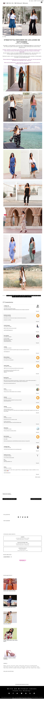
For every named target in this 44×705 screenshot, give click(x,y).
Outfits (14, 296)
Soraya (5, 416)
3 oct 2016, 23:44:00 (7, 437)
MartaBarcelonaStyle (7, 315)
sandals (32, 667)
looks (32, 295)
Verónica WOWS (26, 43)
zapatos (38, 667)
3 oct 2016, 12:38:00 (7, 336)
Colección (8, 665)
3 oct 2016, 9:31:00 (7, 316)
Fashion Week (21, 665)
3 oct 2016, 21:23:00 (7, 429)
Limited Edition (23, 666)
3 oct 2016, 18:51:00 (7, 398)
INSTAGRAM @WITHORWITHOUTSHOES (22, 684)
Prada (4, 667)
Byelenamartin (6, 377)
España (22, 295)
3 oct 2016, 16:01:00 (7, 378)
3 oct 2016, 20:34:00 (7, 417)
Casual (15, 295)
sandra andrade (6, 365)
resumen (21, 296)
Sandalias (15, 667)
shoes (35, 667)
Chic (19, 295)
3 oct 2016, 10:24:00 (7, 326)
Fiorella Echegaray (7, 325)
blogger (12, 295)
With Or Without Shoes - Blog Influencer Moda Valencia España (18, 697)
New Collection (33, 666)
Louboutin (28, 666)
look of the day (27, 295)
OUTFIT (39, 295)
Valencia (29, 296)
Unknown (5, 397)
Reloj (7, 667)
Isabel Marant (6, 666)
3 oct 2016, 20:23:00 (7, 407)
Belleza (4, 665)
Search (32, 0)
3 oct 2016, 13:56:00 (7, 358)
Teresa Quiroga (6, 335)
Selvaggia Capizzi (7, 446)
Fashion (17, 665)
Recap (17, 296)
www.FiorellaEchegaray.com (8, 330)
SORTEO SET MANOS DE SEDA (9, 590)
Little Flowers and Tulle (9, 607)
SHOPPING (11, 667)
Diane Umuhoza (6, 436)
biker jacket (19, 667)
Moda (35, 295)
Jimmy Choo (11, 666)
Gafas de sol (27, 665)
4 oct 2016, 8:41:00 (7, 447)
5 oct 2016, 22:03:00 (7, 468)
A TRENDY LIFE (6, 305)
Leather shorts (17, 666)
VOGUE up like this (7, 454)
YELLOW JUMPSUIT (7, 623)
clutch (26, 667)
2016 (8, 295)
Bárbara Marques (7, 357)
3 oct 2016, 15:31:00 (7, 366)
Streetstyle (25, 296)
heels (29, 667)
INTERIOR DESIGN (33, 665)
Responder (37, 311)
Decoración (13, 665)
